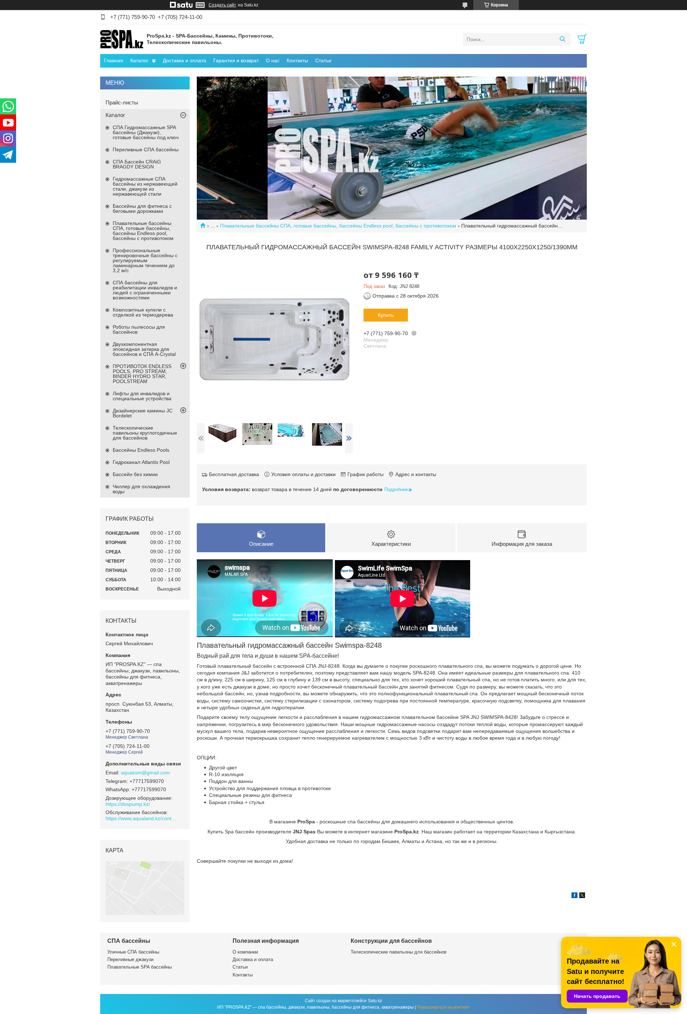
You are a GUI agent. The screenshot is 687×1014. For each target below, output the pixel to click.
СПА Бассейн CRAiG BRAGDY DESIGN (137, 164)
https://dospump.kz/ (128, 804)
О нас (272, 60)
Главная (113, 60)
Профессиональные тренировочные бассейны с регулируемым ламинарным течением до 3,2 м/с (145, 260)
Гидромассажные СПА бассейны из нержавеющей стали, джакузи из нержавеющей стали (145, 186)
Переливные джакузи (130, 959)
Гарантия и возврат (236, 60)
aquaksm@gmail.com (145, 772)
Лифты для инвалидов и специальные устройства (142, 396)
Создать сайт (222, 5)
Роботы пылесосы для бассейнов (139, 329)
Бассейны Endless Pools (141, 450)
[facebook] (574, 896)
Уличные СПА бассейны (133, 952)
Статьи (323, 60)
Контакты (297, 60)
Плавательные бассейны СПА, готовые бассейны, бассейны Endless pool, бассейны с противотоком (338, 226)
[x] (582, 896)
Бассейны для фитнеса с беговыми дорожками (142, 208)
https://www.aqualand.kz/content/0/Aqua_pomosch (141, 818)
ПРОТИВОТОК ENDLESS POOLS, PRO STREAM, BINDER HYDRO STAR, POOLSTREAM (142, 373)
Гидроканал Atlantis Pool (141, 462)
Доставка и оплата (184, 60)
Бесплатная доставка (234, 474)
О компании (245, 952)
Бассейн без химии (135, 474)
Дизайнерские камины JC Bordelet (142, 413)
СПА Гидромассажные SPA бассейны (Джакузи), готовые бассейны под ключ (146, 132)
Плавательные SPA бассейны (139, 967)
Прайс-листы (122, 102)
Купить (386, 315)
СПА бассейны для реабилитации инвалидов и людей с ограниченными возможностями (145, 290)
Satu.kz (375, 1000)
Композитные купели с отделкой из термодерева (143, 312)
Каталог (139, 60)
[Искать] (562, 39)
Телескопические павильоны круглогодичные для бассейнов (145, 433)
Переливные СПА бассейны (146, 149)
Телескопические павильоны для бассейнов (399, 952)
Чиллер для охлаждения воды (141, 489)
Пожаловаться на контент (443, 1007)
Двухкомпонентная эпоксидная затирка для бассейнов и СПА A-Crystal (144, 349)
